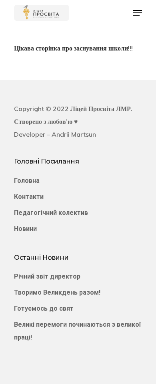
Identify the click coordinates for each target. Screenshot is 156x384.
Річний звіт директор (47, 276)
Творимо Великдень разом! (57, 292)
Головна (27, 180)
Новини (25, 228)
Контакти (29, 196)
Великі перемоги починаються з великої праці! (77, 331)
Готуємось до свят (44, 308)
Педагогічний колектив (51, 212)
